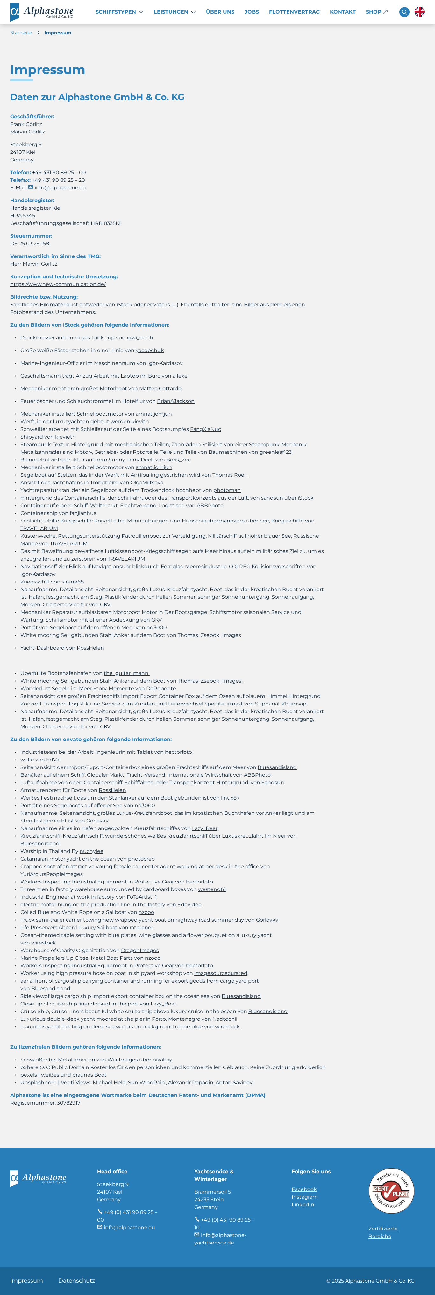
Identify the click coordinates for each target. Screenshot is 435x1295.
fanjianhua (83, 513)
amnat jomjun (154, 467)
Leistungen (171, 12)
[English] (420, 12)
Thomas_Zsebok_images (209, 635)
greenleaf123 (276, 452)
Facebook (304, 1189)
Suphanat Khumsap (281, 704)
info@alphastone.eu (60, 188)
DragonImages (140, 950)
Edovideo (189, 905)
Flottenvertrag (294, 12)
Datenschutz (76, 1280)
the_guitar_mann (127, 673)
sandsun (272, 498)
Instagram (305, 1197)
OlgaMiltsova (148, 483)
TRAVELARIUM (39, 528)
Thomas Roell (230, 475)
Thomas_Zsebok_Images (210, 681)
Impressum (26, 1280)
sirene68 (73, 582)
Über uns (220, 12)
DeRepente (161, 688)
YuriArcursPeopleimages (52, 874)
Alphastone (47, 12)
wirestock (43, 943)
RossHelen (90, 648)
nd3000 (156, 627)
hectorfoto (199, 882)
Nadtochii (224, 1019)
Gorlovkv (267, 920)
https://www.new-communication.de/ (58, 284)
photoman (227, 490)
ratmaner (141, 927)
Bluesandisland (50, 988)
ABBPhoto (210, 505)
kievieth (65, 437)
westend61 (212, 889)
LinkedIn (303, 1205)
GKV (105, 605)
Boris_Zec (178, 460)
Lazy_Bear (163, 1004)
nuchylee (91, 851)
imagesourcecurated (220, 973)
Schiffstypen (116, 12)
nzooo (146, 912)
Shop (374, 12)
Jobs (252, 12)
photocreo (141, 859)
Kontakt (343, 12)
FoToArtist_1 (142, 897)
